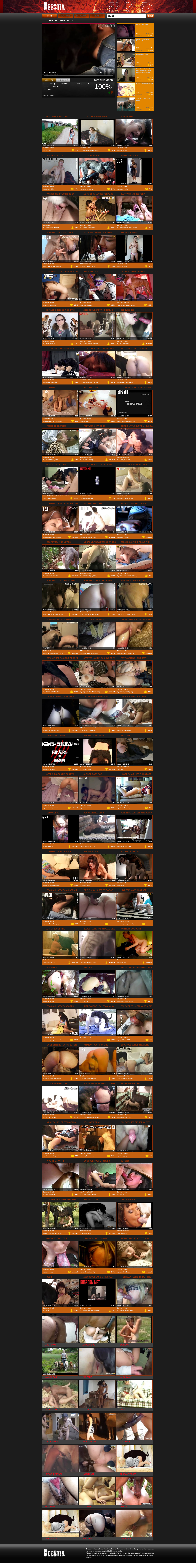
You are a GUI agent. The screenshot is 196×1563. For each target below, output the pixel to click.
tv (54, 344)
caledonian (89, 1040)
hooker (89, 1194)
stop (54, 305)
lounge (132, 305)
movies (55, 576)
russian (85, 1117)
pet (88, 421)
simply (96, 150)
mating (92, 692)
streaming (49, 576)
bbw (122, 769)
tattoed (54, 1117)
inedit (94, 1078)
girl (47, 150)
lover (59, 266)
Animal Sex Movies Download (142, 40)
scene (53, 382)
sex (56, 382)
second (135, 228)
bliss (52, 189)
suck (125, 460)
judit (47, 1310)
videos (125, 150)
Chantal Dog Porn (142, 24)
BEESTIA (56, 7)
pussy (125, 653)
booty (51, 1272)
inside (85, 228)
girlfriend (58, 1078)
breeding (52, 1156)
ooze (129, 846)
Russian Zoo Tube (142, 54)
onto (126, 846)
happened (123, 228)
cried (47, 305)
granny (122, 1001)
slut (98, 1310)
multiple (89, 576)
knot (53, 228)
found (89, 962)
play (84, 1156)
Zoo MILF (129, 7)
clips (84, 189)
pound (90, 537)
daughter (96, 1117)
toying (48, 730)
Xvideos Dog (147, 5)
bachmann (55, 653)
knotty (91, 498)
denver (129, 1272)
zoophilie (49, 653)
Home (49, 16)
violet (125, 266)
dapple (122, 1272)
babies (122, 692)
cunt (129, 460)
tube (88, 189)
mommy (97, 692)
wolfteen (49, 1194)
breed (131, 1001)
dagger (52, 808)
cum (51, 305)
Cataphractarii (114, 7)
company (60, 614)
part (128, 808)
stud (84, 846)
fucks (94, 576)
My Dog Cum (130, 3)
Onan (128, 9)
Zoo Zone (145, 11)
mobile (126, 189)
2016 (122, 1233)
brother (127, 1310)
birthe (48, 962)
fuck (84, 1078)
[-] (112, 92)
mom (51, 344)
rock (125, 1078)
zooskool (86, 150)
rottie (122, 1078)
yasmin (52, 1001)
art (54, 962)
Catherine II (130, 11)
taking (128, 382)
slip (89, 228)
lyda (87, 305)
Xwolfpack (113, 9)
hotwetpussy (87, 1233)
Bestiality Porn (115, 11)
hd (87, 1001)
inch (56, 808)
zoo (91, 189)
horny (122, 1156)
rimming (94, 1194)
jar (50, 498)
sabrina (94, 962)
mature (57, 692)
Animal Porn (146, 9)
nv (84, 1040)
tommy (122, 1310)
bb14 (128, 1040)
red (121, 344)
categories (65, 16)
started (92, 228)
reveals (53, 498)
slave (89, 769)
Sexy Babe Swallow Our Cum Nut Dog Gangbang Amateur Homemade (144, 70)
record (96, 382)
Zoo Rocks (146, 3)
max (121, 653)
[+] (108, 92)
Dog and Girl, (55, 86)
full (84, 305)
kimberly (130, 924)
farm (47, 1156)
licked (127, 692)
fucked (53, 692)
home (48, 344)
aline (61, 653)
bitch (49, 89)
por (121, 1194)
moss (125, 924)
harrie (128, 614)
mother (122, 885)
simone (91, 150)
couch (57, 228)
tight (94, 730)
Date (97, 16)
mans (93, 266)
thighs (122, 846)
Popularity (81, 16)
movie (48, 382)
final (121, 498)
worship (90, 460)
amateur (48, 228)
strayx (91, 382)
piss (125, 537)
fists (125, 962)
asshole (85, 730)
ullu (121, 150)
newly (85, 962)
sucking (89, 1272)
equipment (86, 692)
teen (56, 460)
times (85, 576)
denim (48, 1040)
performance (50, 1233)
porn (50, 150)
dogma (85, 537)
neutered (89, 846)
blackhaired (93, 1310)
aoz (90, 305)
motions (123, 305)
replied (48, 460)
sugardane (60, 924)
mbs (94, 537)
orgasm (52, 769)
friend (89, 266)
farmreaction (124, 1117)
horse (88, 1156)
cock (122, 460)
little (125, 808)
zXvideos (145, 7)
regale (60, 1233)
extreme (53, 730)
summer (89, 808)
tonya (53, 1078)
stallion (58, 1156)
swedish (55, 266)
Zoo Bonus (113, 5)
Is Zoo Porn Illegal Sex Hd (144, 84)
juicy (93, 1272)
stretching (131, 653)
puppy (60, 421)
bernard (126, 730)
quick (127, 305)
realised (129, 228)
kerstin (85, 344)
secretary (86, 653)
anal (57, 730)
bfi (126, 1272)
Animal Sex (130, 5)
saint (130, 730)
